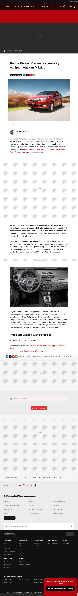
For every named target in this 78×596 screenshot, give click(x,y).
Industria (18, 6)
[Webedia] (73, 1)
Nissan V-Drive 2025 (44, 478)
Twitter (68, 6)
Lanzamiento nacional (36, 509)
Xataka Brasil (8, 582)
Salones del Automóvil (11, 505)
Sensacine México (38, 579)
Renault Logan (28, 149)
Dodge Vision (38, 356)
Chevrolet (8, 50)
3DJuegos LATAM (24, 579)
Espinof (35, 546)
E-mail (33, 75)
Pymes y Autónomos (24, 564)
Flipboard (30, 75)
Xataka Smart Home (9, 551)
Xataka (6, 543)
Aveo (15, 50)
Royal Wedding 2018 (35, 513)
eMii (5, 513)
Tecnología (56, 505)
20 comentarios (17, 75)
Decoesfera (7, 564)
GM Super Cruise (58, 513)
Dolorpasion (8, 509)
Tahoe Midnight (58, 509)
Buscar (71, 526)
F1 (51, 6)
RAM (20, 50)
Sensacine (36, 543)
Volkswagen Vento (42, 149)
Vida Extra (21, 546)
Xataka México (8, 579)
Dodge (29, 356)
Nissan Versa (55, 149)
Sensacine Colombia (39, 582)
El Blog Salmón (23, 562)
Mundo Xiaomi (8, 554)
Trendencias (7, 562)
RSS (27, 485)
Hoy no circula (29, 6)
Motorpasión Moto (67, 546)
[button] (22, 132)
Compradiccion (8, 567)
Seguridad (32, 505)
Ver (40, 408)
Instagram (64, 6)
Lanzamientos (43, 6)
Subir (68, 534)
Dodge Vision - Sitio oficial (33, 351)
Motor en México (51, 356)
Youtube (71, 6)
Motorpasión (65, 543)
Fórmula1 (7, 502)
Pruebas (9, 6)
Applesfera (7, 548)
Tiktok (74, 6)
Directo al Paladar (52, 543)
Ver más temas (9, 518)
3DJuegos (21, 543)
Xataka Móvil (7, 546)
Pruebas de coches (59, 502)
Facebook (61, 6)
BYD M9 (55, 478)
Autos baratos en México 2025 (28, 478)
